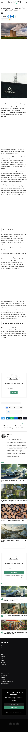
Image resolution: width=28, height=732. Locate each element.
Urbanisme (3, 664)
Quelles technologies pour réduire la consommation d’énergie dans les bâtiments (14, 501)
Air (1, 650)
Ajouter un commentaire (14, 546)
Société (3, 662)
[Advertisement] (14, 56)
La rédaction (4, 675)
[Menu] (2, 2)
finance (12, 402)
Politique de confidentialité (7, 681)
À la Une (3, 645)
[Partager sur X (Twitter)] (8, 16)
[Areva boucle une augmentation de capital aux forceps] (14, 31)
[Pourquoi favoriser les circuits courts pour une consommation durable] (14, 625)
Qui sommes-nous (5, 673)
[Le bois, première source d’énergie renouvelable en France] (14, 511)
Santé (2, 660)
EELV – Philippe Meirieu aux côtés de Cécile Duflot (7, 427)
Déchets (3, 652)
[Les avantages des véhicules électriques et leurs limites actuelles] (14, 471)
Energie (3, 656)
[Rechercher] (26, 2)
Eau (2, 654)
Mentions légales (5, 683)
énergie (7, 402)
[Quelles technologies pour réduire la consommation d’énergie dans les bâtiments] (14, 491)
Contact (3, 679)
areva (3, 402)
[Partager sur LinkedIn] (13, 16)
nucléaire (18, 402)
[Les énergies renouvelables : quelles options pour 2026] (14, 531)
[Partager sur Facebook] (11, 16)
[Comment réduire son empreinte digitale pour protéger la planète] (14, 608)
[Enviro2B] (14, 2)
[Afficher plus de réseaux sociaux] (16, 16)
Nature (2, 658)
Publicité (3, 677)
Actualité (3, 647)
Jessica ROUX (7, 12)
